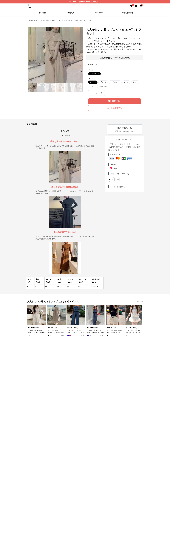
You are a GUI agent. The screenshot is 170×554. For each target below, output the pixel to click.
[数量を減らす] (91, 93)
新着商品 (71, 13)
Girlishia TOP (32, 20)
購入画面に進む (114, 101)
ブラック (93, 82)
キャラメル (103, 86)
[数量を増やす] (101, 93)
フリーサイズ (94, 74)
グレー (135, 82)
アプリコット (115, 82)
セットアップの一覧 (48, 20)
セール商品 (42, 13)
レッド (92, 86)
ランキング (99, 13)
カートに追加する (114, 108)
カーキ (126, 82)
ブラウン (103, 82)
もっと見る (139, 301)
